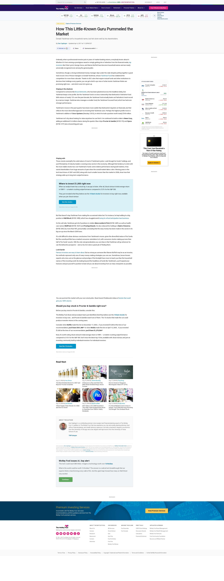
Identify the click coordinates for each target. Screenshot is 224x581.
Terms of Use (61, 553)
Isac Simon (68, 380)
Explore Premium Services (73, 23)
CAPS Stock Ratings (141, 528)
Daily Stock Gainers (160, 16)
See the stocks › (67, 202)
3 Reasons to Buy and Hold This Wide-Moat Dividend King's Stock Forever (93, 384)
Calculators (139, 533)
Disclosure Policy (83, 553)
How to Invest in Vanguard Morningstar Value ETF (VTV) (118, 383)
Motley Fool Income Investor (78, 447)
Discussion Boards (141, 531)
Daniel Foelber (96, 403)
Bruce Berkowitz (81, 92)
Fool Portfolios (112, 539)
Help (165, 2)
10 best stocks (95, 194)
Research (92, 533)
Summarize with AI (90, 48)
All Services (111, 528)
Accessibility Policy (95, 553)
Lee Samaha (68, 403)
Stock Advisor (112, 531)
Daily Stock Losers (162, 19)
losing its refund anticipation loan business (114, 218)
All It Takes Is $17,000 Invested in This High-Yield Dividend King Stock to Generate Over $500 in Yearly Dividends (93, 408)
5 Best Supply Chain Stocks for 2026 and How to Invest (67, 406)
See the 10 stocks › (66, 346)
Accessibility (148, 2)
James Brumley (96, 380)
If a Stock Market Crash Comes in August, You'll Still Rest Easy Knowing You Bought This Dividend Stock (121, 407)
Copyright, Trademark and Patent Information (116, 553)
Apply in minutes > (154, 163)
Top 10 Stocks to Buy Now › (158, 8)
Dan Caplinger (62, 43)
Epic (109, 533)
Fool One (110, 541)
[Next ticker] (154, 15)
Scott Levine (121, 403)
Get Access (143, 95)
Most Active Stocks (160, 13)
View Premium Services (156, 511)
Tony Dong (121, 380)
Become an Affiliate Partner (157, 539)
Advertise (92, 541)
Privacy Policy (71, 553)
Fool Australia (125, 528)
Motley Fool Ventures (155, 533)
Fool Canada (124, 531)
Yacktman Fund (106, 76)
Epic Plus (110, 536)
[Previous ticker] (57, 15)
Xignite (69, 538)
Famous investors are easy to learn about (70, 252)
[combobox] (71, 2)
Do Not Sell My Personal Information (157, 553)
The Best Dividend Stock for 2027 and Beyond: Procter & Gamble (68, 383)
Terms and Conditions (138, 553)
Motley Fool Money (113, 544)
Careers (92, 531)
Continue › (65, 479)
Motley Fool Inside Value (121, 445)
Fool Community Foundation (157, 536)
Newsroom (93, 536)
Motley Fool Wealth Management (159, 531)
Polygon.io (76, 538)
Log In (158, 2)
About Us (92, 528)
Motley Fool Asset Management (158, 528)
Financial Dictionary (141, 536)
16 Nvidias (109, 464)
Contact (92, 539)
